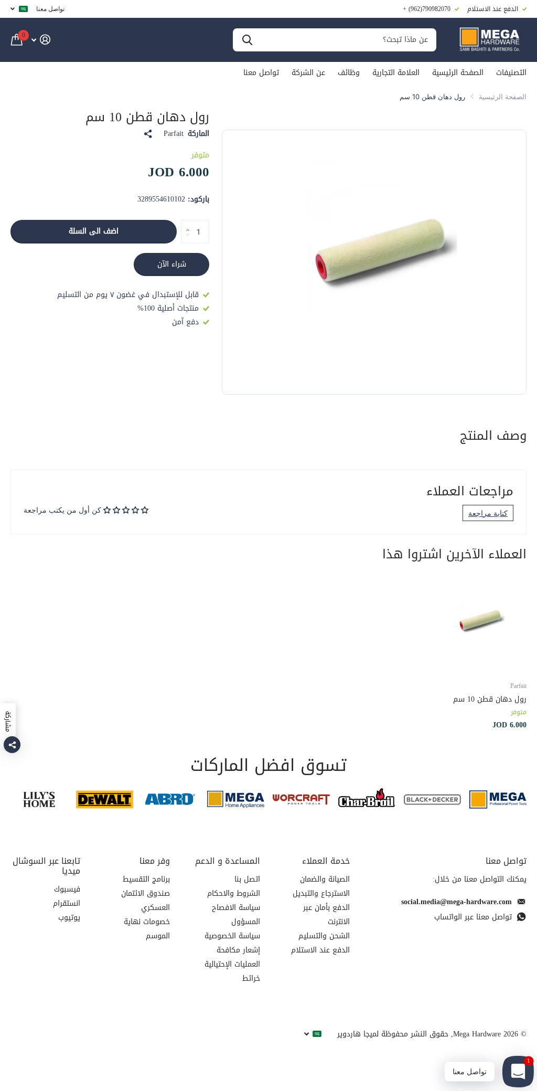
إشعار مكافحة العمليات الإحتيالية (232, 957)
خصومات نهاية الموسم (147, 929)
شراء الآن (171, 264)
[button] (185, 223)
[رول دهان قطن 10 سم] (478, 624)
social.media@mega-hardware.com (456, 902)
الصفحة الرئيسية (458, 73)
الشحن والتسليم (324, 936)
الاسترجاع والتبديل (321, 893)
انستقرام (66, 903)
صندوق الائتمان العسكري (145, 900)
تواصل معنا (50, 9)
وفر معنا (154, 861)
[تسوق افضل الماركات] (498, 799)
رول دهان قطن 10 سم (490, 699)
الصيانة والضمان (325, 879)
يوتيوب (69, 917)
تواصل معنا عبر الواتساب (473, 917)
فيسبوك (67, 889)
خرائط (251, 978)
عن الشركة (308, 73)
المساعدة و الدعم (227, 861)
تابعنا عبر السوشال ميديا (46, 866)
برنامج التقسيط (146, 879)
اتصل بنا (247, 879)
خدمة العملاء (326, 861)
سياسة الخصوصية (232, 936)
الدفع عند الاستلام (320, 950)
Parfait (174, 134)
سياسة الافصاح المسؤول (236, 915)
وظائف (349, 73)
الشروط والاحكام (233, 893)
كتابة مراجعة (488, 513)
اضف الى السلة (94, 231)
